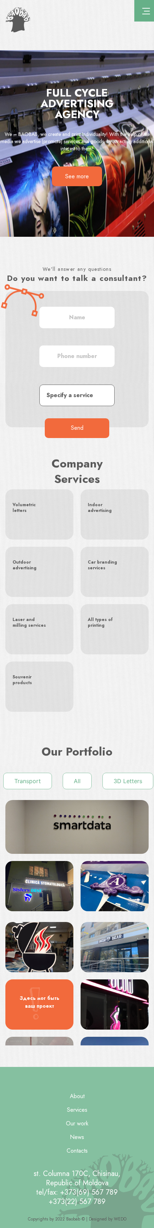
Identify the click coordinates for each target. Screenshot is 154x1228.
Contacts (77, 1151)
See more (77, 176)
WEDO (120, 1219)
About (77, 1096)
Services (77, 1110)
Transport (27, 781)
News (77, 1137)
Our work (77, 1123)
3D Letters (128, 781)
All (77, 781)
